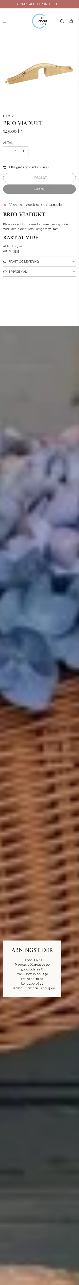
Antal (8, 142)
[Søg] (62, 21)
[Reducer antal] (8, 152)
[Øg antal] (23, 152)
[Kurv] (71, 21)
